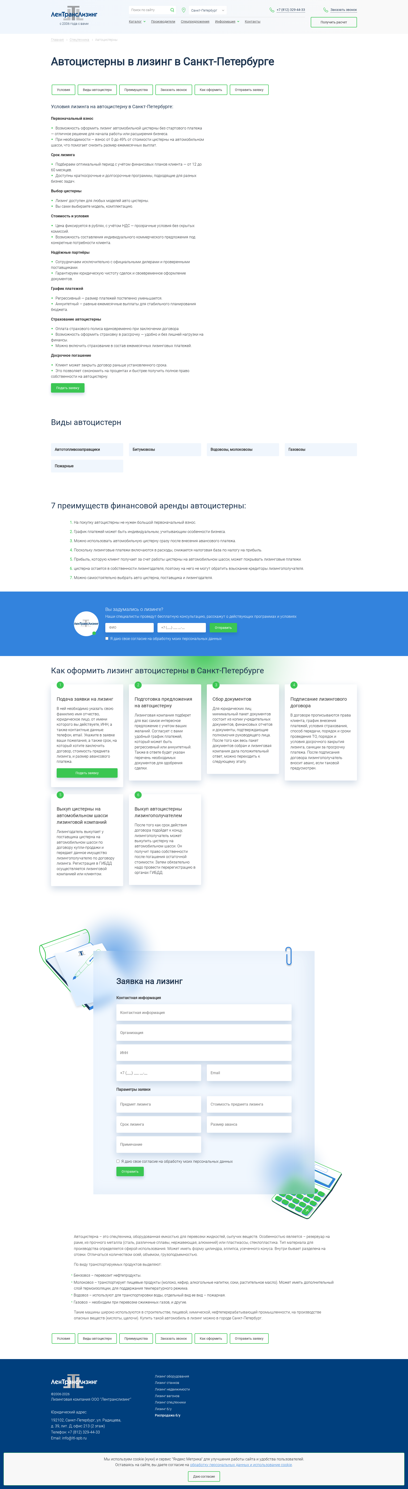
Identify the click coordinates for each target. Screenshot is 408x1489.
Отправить (223, 628)
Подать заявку (67, 388)
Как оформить (211, 90)
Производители (163, 21)
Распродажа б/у (167, 1415)
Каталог (135, 21)
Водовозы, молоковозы (231, 449)
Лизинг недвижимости (172, 1389)
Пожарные (64, 466)
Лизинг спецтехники (170, 1402)
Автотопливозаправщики (77, 449)
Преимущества (136, 90)
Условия (63, 90)
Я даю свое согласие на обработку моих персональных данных (166, 638)
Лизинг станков (167, 1383)
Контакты (252, 21)
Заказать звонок (344, 10)
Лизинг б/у (163, 1409)
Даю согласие (204, 1476)
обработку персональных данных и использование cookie (241, 1465)
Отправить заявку (249, 90)
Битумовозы (144, 449)
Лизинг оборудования (172, 1376)
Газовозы (297, 449)
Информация (225, 21)
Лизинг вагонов (167, 1396)
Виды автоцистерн (97, 90)
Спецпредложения (195, 21)
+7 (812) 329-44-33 (291, 10)
